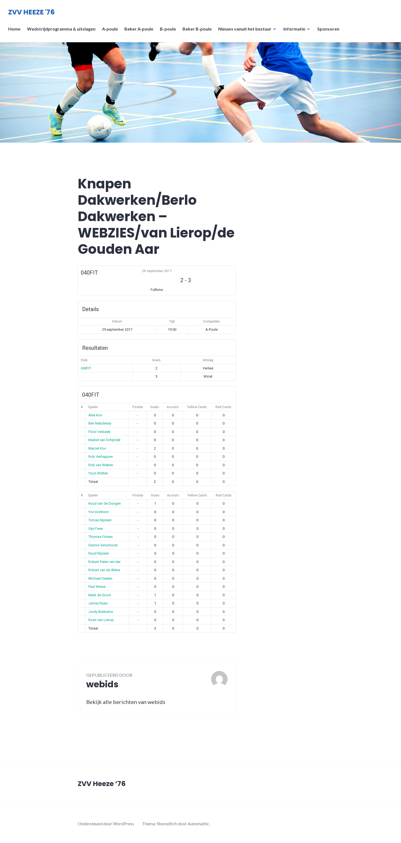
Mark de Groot (99, 595)
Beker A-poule (138, 28)
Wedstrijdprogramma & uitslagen (61, 28)
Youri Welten (98, 473)
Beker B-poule (197, 28)
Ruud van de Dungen (104, 503)
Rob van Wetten (100, 465)
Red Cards (223, 407)
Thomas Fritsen (100, 537)
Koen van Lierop (101, 620)
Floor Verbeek (99, 432)
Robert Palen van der (104, 562)
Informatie (294, 28)
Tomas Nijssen (100, 520)
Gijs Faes (95, 528)
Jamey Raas (97, 603)
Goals (154, 407)
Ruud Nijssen (98, 553)
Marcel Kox (97, 448)
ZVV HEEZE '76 (31, 12)
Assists (173, 407)
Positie (137, 407)
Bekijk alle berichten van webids (125, 702)
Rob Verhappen (100, 456)
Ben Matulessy (99, 423)
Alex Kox (95, 415)
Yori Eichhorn (98, 512)
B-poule (168, 28)
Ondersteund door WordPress (106, 823)
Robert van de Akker (104, 570)
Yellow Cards (197, 407)
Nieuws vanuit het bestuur (244, 28)
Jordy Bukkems (100, 612)
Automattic (198, 823)
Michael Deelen (100, 578)
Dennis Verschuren (103, 545)
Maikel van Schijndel (104, 440)
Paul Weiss (97, 587)
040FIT (86, 368)
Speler (93, 407)
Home (14, 28)
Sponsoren (328, 28)
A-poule (110, 28)
